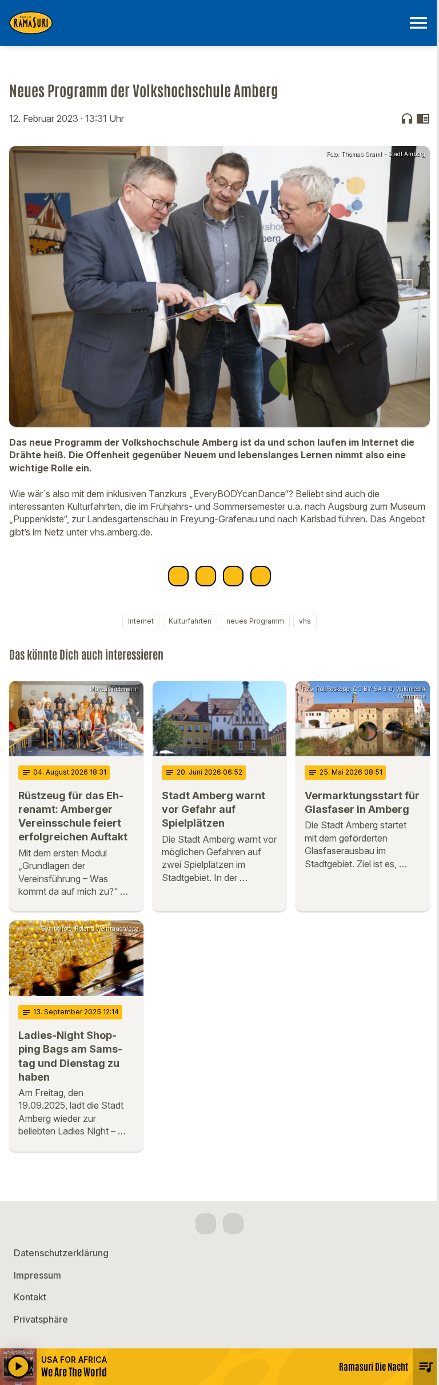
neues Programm (255, 621)
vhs (305, 621)
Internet (141, 621)
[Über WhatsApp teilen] (233, 576)
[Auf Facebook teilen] (178, 576)
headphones (407, 118)
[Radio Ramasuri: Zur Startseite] (205, 22)
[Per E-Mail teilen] (261, 576)
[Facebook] (206, 1224)
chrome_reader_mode (423, 118)
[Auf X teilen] (206, 576)
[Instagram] (233, 1224)
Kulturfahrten (190, 621)
